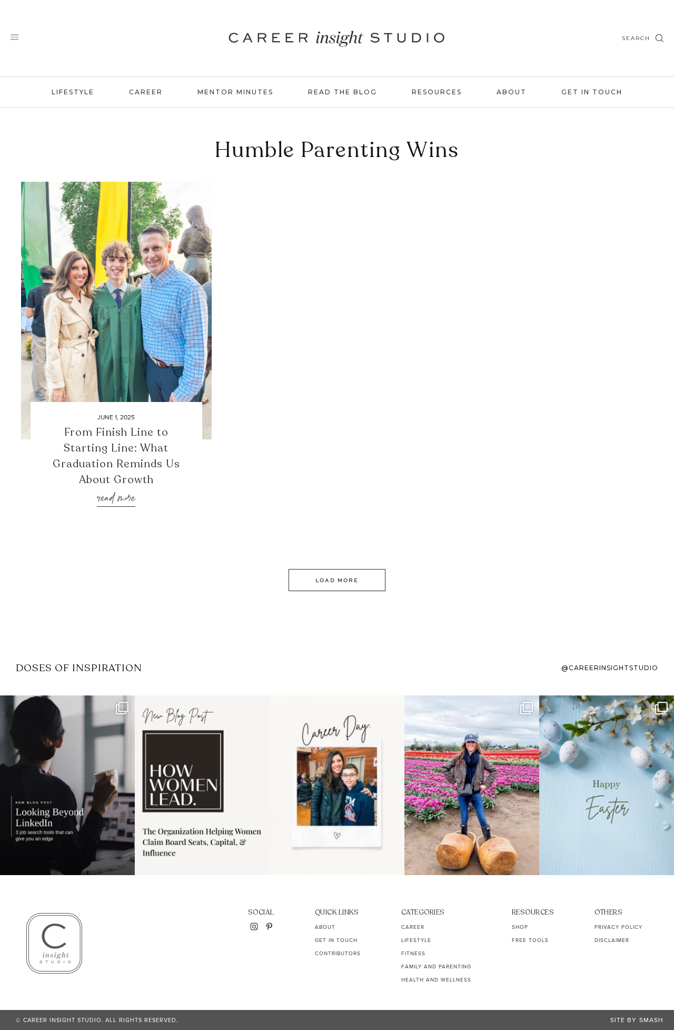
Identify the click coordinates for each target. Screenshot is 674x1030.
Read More (116, 499)
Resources (437, 92)
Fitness (413, 953)
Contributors (338, 953)
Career (146, 92)
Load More (337, 580)
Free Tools (530, 940)
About (512, 92)
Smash (651, 1020)
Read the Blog (342, 92)
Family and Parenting (436, 966)
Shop (520, 927)
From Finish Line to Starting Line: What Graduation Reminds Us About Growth (116, 456)
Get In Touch (591, 92)
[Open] (67, 785)
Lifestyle (73, 92)
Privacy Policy (618, 927)
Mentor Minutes (235, 92)
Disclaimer (611, 940)
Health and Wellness (436, 980)
